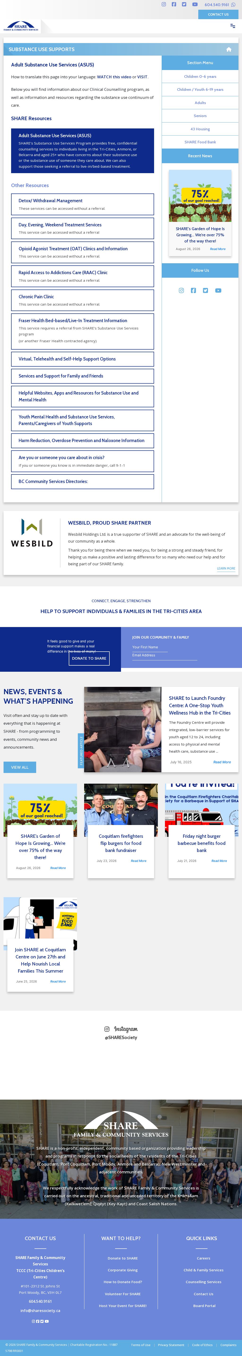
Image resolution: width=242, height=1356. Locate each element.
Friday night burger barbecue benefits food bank (201, 843)
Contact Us (218, 14)
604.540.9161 (217, 4)
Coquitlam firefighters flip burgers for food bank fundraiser (121, 843)
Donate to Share (89, 658)
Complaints (228, 1345)
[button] (229, 59)
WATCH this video (114, 76)
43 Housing (200, 129)
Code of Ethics (202, 1345)
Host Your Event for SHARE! (123, 1305)
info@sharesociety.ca (40, 1310)
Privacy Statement (171, 1345)
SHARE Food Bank (200, 142)
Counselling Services (203, 1281)
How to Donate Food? (123, 1281)
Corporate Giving (123, 1270)
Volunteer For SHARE (123, 1293)
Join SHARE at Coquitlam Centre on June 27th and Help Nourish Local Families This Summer (40, 960)
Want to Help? (121, 1238)
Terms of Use (141, 1345)
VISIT (142, 76)
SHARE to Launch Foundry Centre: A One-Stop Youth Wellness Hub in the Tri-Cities (200, 705)
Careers (203, 1258)
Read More (218, 249)
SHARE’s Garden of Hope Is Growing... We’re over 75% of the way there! (200, 235)
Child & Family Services (204, 1270)
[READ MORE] (200, 196)
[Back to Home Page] (229, 47)
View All (20, 767)
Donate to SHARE (123, 1258)
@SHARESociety (121, 1037)
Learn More (226, 568)
